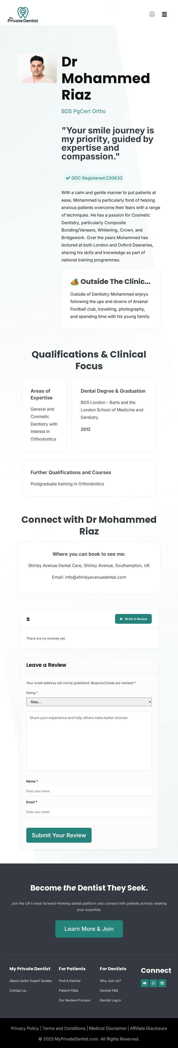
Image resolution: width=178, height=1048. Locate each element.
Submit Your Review (59, 835)
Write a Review (136, 619)
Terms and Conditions (64, 1028)
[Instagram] (153, 983)
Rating (32, 692)
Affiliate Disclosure (148, 1028)
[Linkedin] (162, 983)
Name (32, 781)
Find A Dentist (70, 981)
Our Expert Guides (38, 981)
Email (31, 802)
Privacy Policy (25, 1028)
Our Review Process (74, 1000)
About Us (17, 981)
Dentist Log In (110, 1000)
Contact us (18, 990)
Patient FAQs (68, 990)
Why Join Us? (110, 981)
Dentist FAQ (109, 990)
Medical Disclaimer (108, 1028)
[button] (163, 14)
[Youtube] (145, 983)
